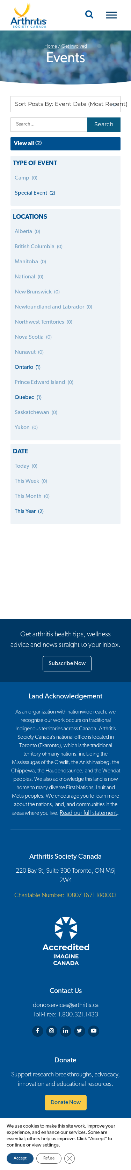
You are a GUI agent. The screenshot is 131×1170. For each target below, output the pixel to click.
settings (51, 1145)
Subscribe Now (67, 664)
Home (50, 46)
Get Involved (74, 46)
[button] (65, 104)
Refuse (48, 1158)
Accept (20, 1158)
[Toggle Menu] (111, 15)
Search (104, 124)
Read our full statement (88, 813)
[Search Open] (89, 15)
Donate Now (66, 1102)
